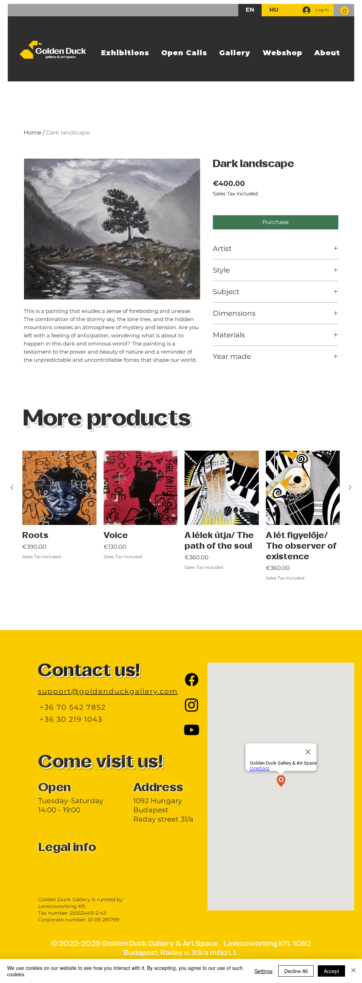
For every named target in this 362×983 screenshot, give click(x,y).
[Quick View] (59, 488)
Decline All (296, 971)
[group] (181, 531)
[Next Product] (350, 487)
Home (32, 132)
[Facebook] (191, 679)
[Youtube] (191, 730)
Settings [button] (264, 971)
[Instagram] (191, 705)
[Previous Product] (12, 487)
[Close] (353, 971)
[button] (344, 10)
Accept (331, 971)
